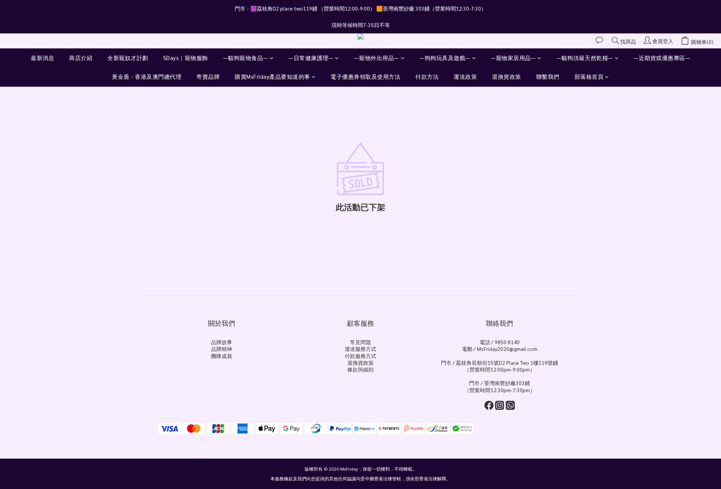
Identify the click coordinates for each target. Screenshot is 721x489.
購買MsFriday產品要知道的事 (272, 76)
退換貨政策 (506, 76)
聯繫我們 (548, 76)
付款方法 (427, 76)
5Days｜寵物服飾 (185, 57)
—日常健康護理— (310, 57)
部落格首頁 (589, 76)
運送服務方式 (360, 348)
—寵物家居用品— (513, 57)
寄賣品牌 (208, 76)
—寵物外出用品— (376, 57)
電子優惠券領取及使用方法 (365, 76)
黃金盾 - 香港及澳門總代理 (146, 76)
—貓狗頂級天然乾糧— (585, 57)
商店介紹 (80, 57)
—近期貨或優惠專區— (662, 57)
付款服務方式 (360, 355)
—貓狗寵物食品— (245, 57)
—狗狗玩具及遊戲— (445, 57)
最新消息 (42, 57)
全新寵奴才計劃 (127, 57)
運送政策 (465, 76)
